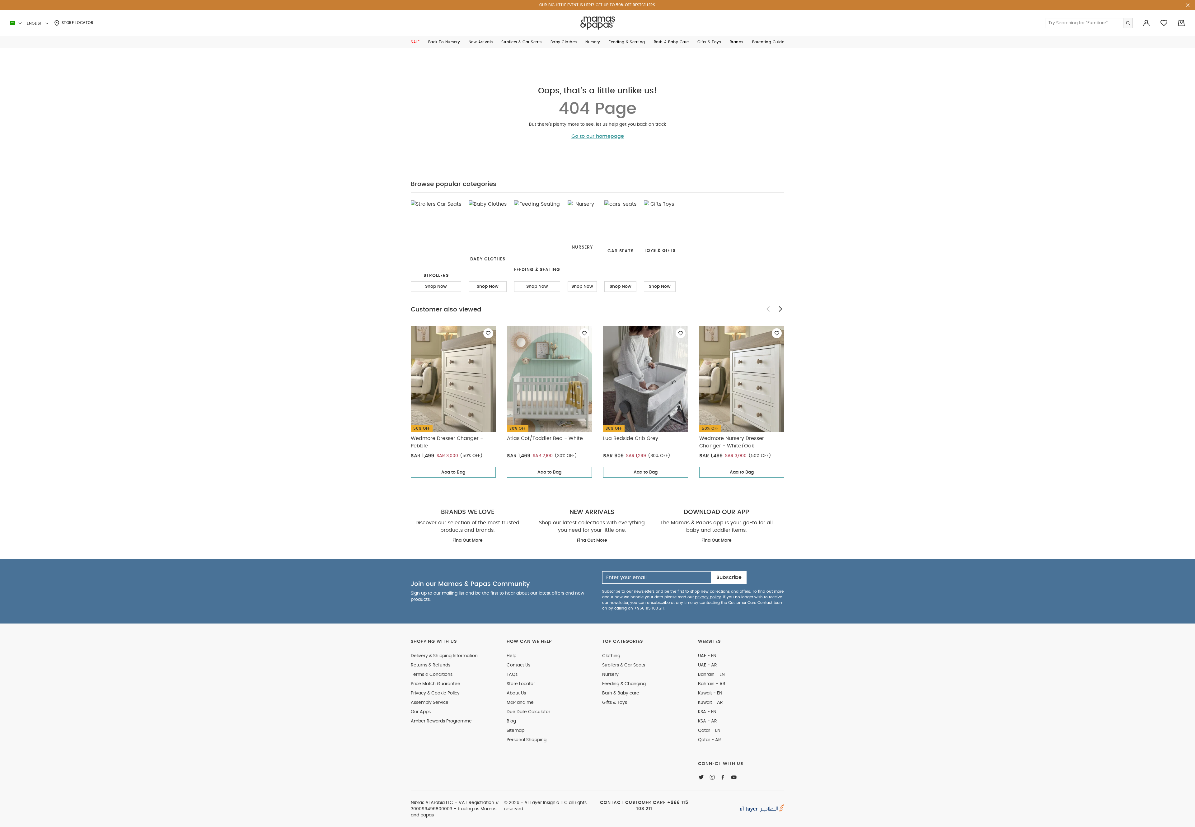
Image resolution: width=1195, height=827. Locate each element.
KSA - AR (707, 721)
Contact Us (518, 665)
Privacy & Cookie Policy (435, 693)
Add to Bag (453, 472)
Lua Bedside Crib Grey (630, 438)
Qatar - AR (709, 740)
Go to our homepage (597, 136)
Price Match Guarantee (435, 684)
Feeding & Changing (624, 684)
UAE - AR (707, 665)
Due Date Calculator (528, 712)
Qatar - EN (709, 730)
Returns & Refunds (430, 665)
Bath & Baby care (620, 693)
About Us (516, 693)
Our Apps (421, 712)
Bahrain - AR (711, 684)
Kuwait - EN (710, 693)
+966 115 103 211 (649, 608)
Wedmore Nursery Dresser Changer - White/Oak (731, 442)
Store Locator (76, 23)
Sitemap (515, 730)
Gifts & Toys (614, 702)
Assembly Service (429, 702)
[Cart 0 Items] (1181, 23)
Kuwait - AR (710, 702)
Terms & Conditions (431, 674)
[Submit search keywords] (1127, 23)
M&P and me (520, 702)
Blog (511, 721)
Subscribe (729, 577)
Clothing (611, 656)
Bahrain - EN (711, 674)
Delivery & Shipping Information (444, 656)
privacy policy (708, 597)
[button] (415, 42)
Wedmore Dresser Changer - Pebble (447, 442)
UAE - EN (707, 656)
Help (511, 656)
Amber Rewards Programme (441, 721)
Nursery (610, 674)
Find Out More (467, 540)
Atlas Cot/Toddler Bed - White (545, 438)
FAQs (512, 674)
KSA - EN (707, 712)
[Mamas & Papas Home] (597, 23)
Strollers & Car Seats (623, 665)
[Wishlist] (488, 333)
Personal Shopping (526, 740)
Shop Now (436, 286)
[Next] (780, 309)
